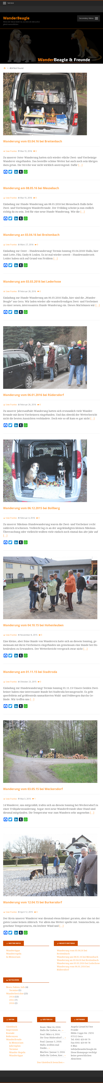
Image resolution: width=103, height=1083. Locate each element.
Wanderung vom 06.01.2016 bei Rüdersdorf (33, 395)
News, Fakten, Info (15, 987)
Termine (13, 990)
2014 (11, 996)
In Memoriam (13, 957)
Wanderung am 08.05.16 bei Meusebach (31, 188)
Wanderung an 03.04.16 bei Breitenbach (31, 235)
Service (11, 3)
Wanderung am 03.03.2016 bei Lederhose (32, 281)
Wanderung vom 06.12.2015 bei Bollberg (31, 508)
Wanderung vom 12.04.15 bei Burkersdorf (32, 902)
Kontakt (10, 1033)
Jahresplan (15, 1046)
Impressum (12, 1030)
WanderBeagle (16, 18)
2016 (11, 1003)
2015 (11, 1000)
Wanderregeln (13, 953)
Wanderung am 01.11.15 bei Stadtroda (30, 672)
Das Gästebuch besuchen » (50, 1062)
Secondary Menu (86, 18)
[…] (80, 165)
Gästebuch (11, 1026)
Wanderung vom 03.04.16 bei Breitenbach (32, 141)
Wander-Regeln (17, 1052)
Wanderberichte (14, 993)
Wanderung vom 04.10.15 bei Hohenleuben (33, 625)
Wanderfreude (13, 1039)
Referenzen (12, 1036)
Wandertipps (13, 950)
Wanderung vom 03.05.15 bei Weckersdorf (33, 789)
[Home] (4, 68)
